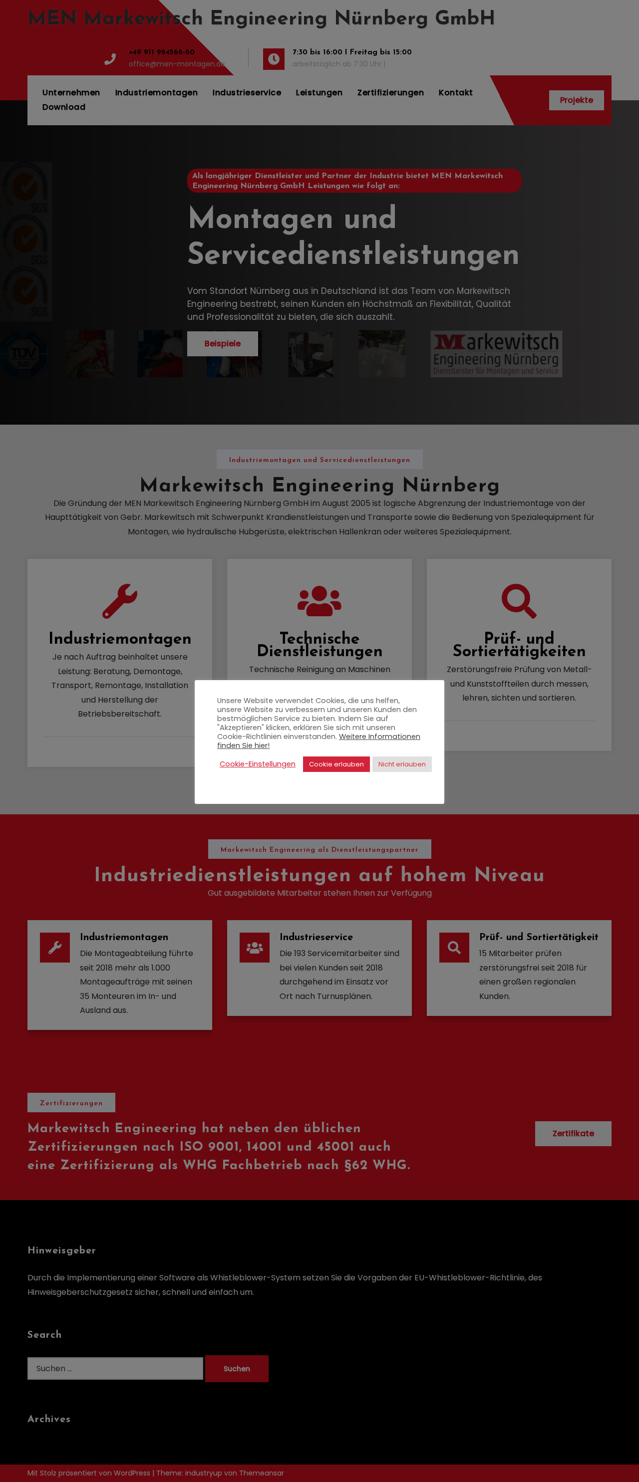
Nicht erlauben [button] (402, 764)
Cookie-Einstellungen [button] (258, 763)
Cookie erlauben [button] (336, 764)
